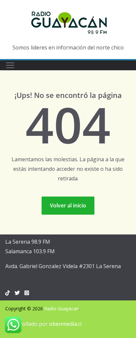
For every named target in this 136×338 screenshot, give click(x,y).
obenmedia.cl (65, 323)
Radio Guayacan (61, 308)
